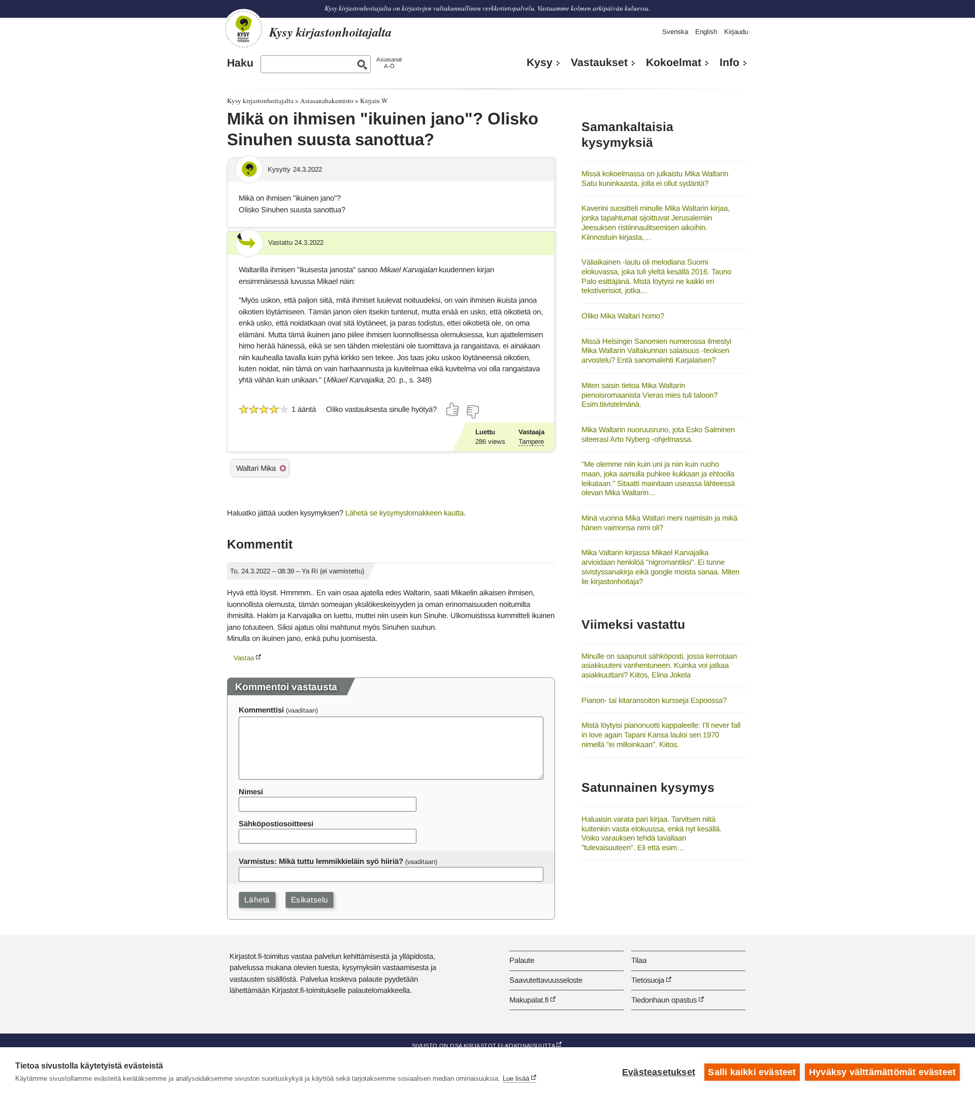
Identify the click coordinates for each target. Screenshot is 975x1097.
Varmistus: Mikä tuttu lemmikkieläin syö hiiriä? (321, 861)
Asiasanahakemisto (326, 100)
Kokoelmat (673, 62)
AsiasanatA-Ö (389, 62)
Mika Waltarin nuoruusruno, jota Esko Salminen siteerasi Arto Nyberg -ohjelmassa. (658, 434)
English (706, 32)
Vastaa (244, 658)
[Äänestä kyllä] (453, 409)
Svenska (675, 32)
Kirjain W (374, 100)
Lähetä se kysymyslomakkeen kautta (404, 512)
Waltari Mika (256, 468)
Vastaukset (599, 62)
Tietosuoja (647, 980)
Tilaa (638, 960)
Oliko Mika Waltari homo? (622, 315)
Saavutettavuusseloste (545, 980)
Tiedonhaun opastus (664, 999)
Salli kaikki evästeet (752, 1072)
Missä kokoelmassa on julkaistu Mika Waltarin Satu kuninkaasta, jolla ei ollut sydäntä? (654, 178)
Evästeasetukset (658, 1072)
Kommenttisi (261, 709)
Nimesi (251, 791)
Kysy (539, 62)
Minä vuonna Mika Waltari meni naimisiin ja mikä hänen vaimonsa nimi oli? (659, 522)
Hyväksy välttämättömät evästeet (882, 1072)
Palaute (521, 960)
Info (729, 62)
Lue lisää (516, 1078)
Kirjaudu (736, 32)
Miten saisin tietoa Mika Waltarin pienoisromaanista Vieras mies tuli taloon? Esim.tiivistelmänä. (649, 394)
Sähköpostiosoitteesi (276, 823)
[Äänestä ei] (472, 411)
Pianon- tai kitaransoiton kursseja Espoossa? (654, 700)
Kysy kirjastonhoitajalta (260, 100)
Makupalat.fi (528, 999)
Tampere (531, 441)
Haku (240, 63)
